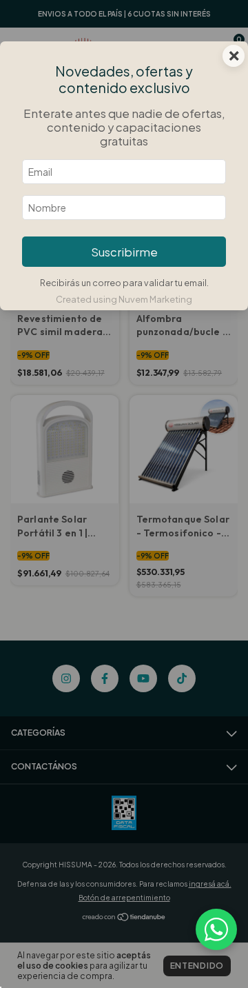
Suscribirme (124, 252)
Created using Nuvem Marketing (124, 299)
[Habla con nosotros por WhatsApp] (216, 929)
